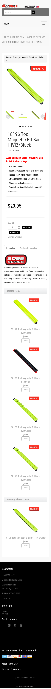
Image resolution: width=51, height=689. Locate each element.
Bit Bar (41, 57)
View (25, 341)
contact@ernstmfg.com (13, 580)
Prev (8, 116)
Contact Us (6, 598)
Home (8, 57)
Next (43, 116)
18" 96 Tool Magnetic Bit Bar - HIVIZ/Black (25, 537)
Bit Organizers (32, 57)
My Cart (5, 614)
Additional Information (28, 248)
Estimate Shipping (15, 237)
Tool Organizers (19, 57)
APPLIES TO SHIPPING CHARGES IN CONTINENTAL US (22, 42)
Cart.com (32, 686)
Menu (7, 23)
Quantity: (11, 223)
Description (10, 248)
